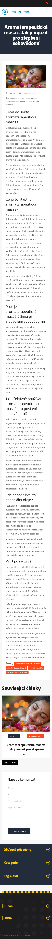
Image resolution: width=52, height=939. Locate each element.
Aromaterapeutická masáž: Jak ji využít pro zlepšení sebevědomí (26, 747)
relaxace (10, 339)
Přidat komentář (18, 831)
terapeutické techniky (17, 672)
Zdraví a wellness (28, 93)
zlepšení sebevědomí (16, 668)
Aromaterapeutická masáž (19, 98)
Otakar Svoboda (37, 736)
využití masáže (22, 101)
